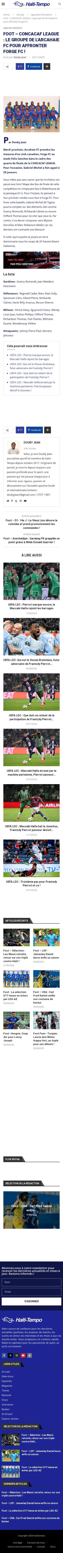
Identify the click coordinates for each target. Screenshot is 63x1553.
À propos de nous (36, 1542)
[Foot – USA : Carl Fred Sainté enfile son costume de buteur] (46, 979)
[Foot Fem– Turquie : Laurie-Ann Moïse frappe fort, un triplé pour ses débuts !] (46, 1020)
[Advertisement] (31, 82)
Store (52, 1546)
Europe (20, 14)
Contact (41, 1546)
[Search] (59, 4)
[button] (6, 1210)
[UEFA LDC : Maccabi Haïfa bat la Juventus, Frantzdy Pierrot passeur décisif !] (31, 803)
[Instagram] (16, 1355)
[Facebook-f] (4, 1355)
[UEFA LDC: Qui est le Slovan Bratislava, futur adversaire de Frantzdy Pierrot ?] (31, 636)
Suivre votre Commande (20, 1546)
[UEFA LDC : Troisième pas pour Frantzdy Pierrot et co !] (31, 858)
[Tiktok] (29, 1355)
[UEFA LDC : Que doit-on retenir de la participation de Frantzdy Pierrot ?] (31, 692)
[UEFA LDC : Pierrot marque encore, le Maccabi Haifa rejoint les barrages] (31, 581)
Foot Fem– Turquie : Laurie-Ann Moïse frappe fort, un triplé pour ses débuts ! (45, 1039)
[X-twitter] (10, 1355)
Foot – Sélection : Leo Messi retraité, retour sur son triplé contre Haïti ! (15, 956)
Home (6, 14)
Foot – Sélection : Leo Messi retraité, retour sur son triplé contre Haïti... (38, 1438)
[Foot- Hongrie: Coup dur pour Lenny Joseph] (16, 1020)
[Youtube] (23, 1355)
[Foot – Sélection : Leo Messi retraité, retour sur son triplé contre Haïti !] (16, 937)
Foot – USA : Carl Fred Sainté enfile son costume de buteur (44, 997)
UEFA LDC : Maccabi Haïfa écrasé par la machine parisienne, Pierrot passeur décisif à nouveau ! (32, 386)
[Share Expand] (47, 66)
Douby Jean (20, 57)
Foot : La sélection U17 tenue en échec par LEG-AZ (15, 996)
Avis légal (17, 1542)
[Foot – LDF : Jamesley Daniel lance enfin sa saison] (46, 937)
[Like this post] (21, 66)
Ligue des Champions (41, 14)
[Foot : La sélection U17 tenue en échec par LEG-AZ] (16, 979)
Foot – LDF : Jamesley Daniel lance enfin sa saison (46, 954)
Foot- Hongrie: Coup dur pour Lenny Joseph (15, 1037)
